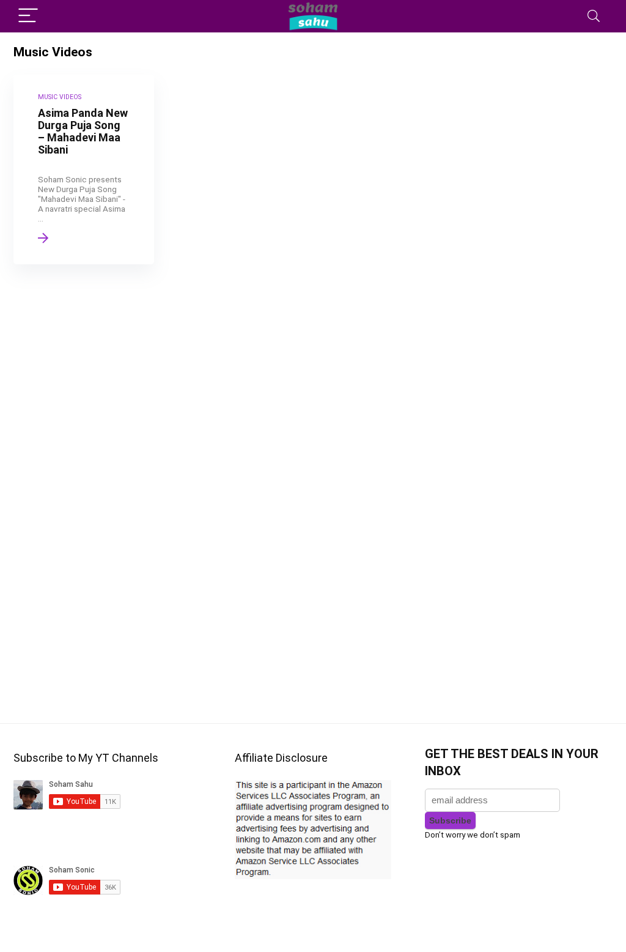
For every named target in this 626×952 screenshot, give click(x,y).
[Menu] (28, 16)
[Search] (593, 16)
